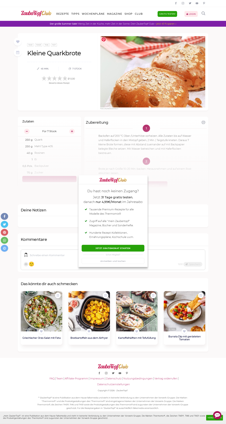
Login (192, 14)
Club (139, 13)
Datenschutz (114, 378)
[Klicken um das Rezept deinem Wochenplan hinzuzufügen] (58, 295)
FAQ (52, 378)
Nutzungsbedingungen (138, 378)
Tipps (75, 13)
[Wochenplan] (17, 52)
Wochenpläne (93, 13)
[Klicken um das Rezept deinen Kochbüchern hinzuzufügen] (41, 331)
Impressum (97, 378)
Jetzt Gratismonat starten (113, 248)
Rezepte (62, 13)
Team (59, 378)
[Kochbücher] (18, 41)
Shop (129, 13)
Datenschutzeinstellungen (113, 384)
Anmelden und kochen (113, 261)
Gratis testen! (167, 14)
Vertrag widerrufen (165, 378)
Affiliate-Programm (76, 378)
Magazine (114, 13)
